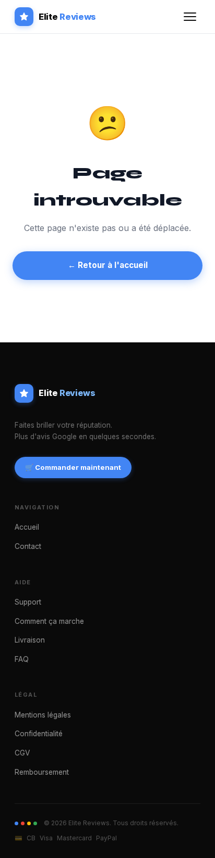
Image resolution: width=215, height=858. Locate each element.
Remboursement (42, 772)
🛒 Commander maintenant (73, 467)
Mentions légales (43, 715)
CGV (22, 753)
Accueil (27, 527)
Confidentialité (39, 733)
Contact (28, 546)
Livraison (30, 640)
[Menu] (190, 16)
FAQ (22, 659)
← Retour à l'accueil (108, 265)
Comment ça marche (49, 621)
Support (28, 602)
